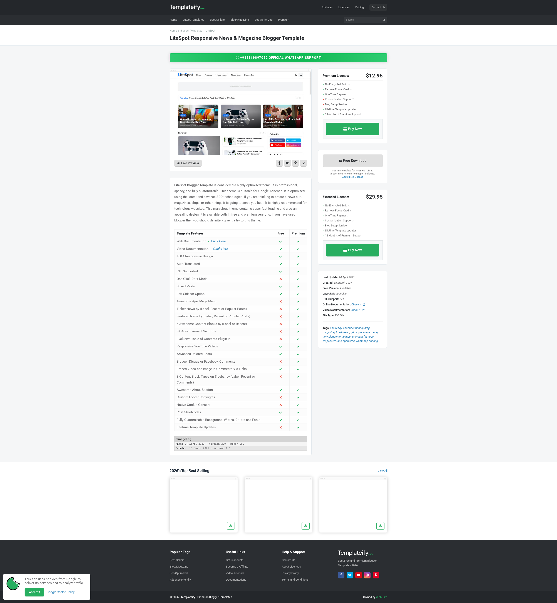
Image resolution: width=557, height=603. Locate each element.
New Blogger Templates (337, 336)
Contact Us (378, 7)
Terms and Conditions (295, 579)
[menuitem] (193, 20)
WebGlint (381, 597)
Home (173, 30)
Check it (356, 304)
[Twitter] (350, 575)
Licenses (344, 7)
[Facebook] (341, 575)
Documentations (236, 579)
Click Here (218, 241)
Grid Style (356, 332)
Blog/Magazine (179, 566)
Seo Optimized (346, 341)
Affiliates (327, 7)
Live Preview (190, 163)
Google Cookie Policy (61, 592)
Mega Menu (370, 332)
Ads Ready (336, 328)
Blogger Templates (191, 30)
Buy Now (355, 129)
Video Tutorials (235, 573)
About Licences (291, 566)
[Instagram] (367, 575)
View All (383, 470)
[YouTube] (358, 575)
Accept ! (34, 592)
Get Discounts (234, 560)
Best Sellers (177, 560)
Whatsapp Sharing (367, 341)
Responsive (329, 341)
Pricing (359, 7)
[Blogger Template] (204, 499)
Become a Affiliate (237, 566)
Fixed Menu (342, 332)
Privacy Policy (290, 573)
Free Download (354, 161)
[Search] (384, 20)
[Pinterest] (376, 575)
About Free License (352, 177)
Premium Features (363, 336)
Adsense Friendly (353, 328)
